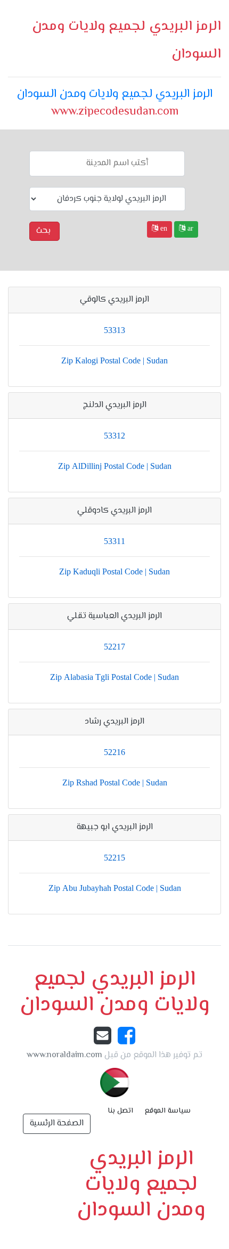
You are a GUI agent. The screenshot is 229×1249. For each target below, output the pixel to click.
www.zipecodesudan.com (114, 112)
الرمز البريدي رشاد (114, 721)
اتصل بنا (120, 1111)
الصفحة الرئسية (57, 1123)
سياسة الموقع (168, 1111)
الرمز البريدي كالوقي (114, 299)
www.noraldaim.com (64, 1055)
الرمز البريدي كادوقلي (114, 510)
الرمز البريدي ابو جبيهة (115, 827)
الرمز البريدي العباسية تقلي (114, 616)
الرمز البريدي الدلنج (114, 405)
